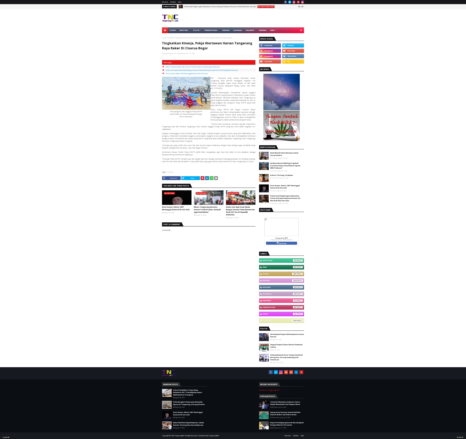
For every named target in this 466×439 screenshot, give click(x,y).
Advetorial (279, 260)
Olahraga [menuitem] (237, 30)
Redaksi (173, 2)
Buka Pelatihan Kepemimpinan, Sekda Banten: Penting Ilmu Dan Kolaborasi (188, 424)
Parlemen (279, 301)
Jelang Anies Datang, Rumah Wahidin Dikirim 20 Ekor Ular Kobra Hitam (285, 413)
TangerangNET (180, 436)
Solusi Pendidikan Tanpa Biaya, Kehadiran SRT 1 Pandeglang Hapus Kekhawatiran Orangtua (218, 6)
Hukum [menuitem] (173, 30)
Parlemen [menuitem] (250, 30)
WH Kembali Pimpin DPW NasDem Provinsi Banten (287, 335)
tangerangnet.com (170, 53)
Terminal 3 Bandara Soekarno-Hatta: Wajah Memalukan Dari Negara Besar (285, 403)
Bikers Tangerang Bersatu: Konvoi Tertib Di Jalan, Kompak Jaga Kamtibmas (193, 67)
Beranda (165, 2)
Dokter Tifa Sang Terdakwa (281, 175)
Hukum (279, 274)
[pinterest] (298, 2)
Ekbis (279, 267)
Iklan (179, 2)
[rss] (293, 61)
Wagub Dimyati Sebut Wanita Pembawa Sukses (286, 345)
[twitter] (289, 2)
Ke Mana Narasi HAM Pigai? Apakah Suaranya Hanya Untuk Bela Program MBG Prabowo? (285, 165)
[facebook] (285, 2)
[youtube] (293, 51)
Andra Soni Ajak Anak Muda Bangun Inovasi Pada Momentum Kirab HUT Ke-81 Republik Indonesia (202, 70)
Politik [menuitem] (196, 30)
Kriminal (279, 280)
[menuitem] (165, 30)
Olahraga (279, 294)
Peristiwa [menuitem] (183, 30)
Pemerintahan (279, 307)
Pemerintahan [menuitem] (210, 30)
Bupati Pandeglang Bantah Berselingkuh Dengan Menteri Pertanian (287, 424)
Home (164, 38)
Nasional (279, 287)
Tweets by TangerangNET (269, 390)
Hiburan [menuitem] (225, 30)
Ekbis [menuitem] (272, 30)
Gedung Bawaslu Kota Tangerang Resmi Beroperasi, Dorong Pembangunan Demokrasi (286, 357)
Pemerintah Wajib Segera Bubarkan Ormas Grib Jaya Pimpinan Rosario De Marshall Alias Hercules (285, 198)
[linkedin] (296, 372)
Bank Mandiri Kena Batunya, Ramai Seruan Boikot (284, 154)
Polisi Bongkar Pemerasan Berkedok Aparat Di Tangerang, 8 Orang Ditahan (189, 403)
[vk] (293, 56)
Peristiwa (170, 38)
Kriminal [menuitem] (263, 30)
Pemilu (279, 314)
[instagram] (293, 2)
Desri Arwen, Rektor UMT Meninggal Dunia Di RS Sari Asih (187, 73)
